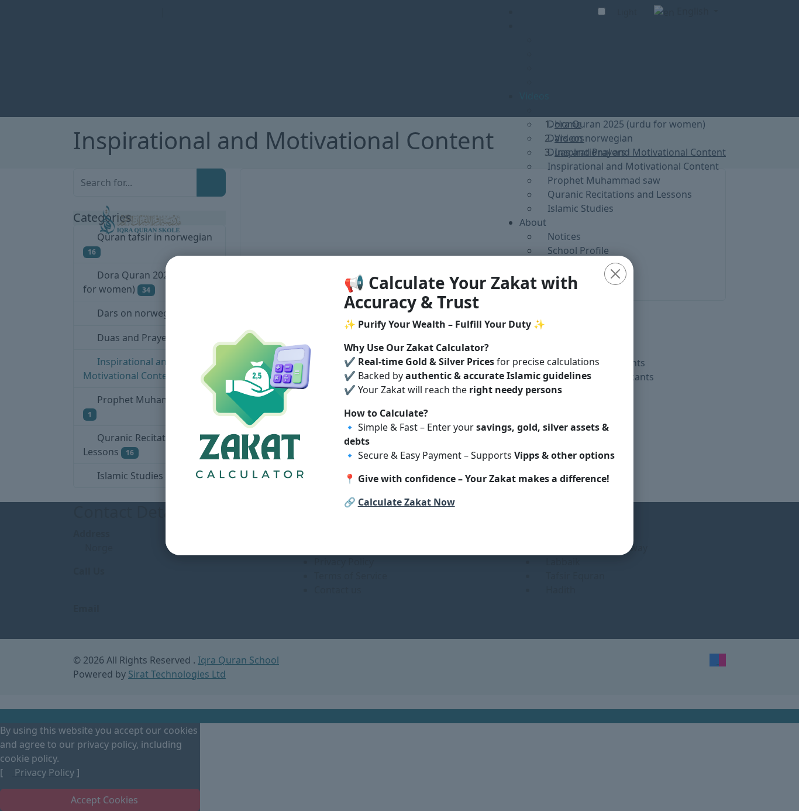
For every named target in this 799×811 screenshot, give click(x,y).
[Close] (615, 274)
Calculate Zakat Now (406, 502)
